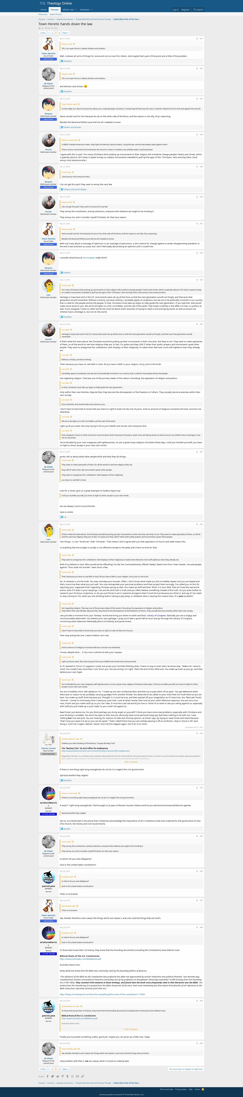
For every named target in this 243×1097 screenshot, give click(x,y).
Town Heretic (48, 53)
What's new (68, 9)
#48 (201, 253)
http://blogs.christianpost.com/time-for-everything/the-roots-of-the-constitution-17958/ (102, 994)
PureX (48, 149)
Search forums (56, 14)
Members (85, 9)
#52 (201, 524)
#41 (201, 38)
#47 (201, 223)
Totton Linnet (48, 748)
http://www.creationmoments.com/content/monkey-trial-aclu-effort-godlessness (96, 751)
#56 (201, 871)
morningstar (89, 257)
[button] (76, 9)
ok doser (48, 83)
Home (44, 9)
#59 (201, 1001)
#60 (201, 1043)
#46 (201, 197)
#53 (201, 733)
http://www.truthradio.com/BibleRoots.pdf (80, 958)
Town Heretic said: (69, 104)
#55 (201, 836)
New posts (43, 14)
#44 (201, 134)
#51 (201, 452)
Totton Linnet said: (69, 140)
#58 (201, 927)
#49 (201, 280)
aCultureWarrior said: (70, 739)
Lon (42, 28)
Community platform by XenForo (121, 1094)
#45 (201, 166)
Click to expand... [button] (131, 762)
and (72, 127)
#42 (201, 68)
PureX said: (66, 172)
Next (65, 33)
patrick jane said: (69, 906)
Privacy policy (181, 1089)
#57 (201, 900)
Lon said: (65, 329)
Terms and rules (166, 1089)
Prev (43, 33)
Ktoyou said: (67, 44)
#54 (201, 787)
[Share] (197, 38)
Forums (55, 9)
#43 (201, 99)
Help (191, 1089)
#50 (201, 324)
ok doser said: (67, 876)
